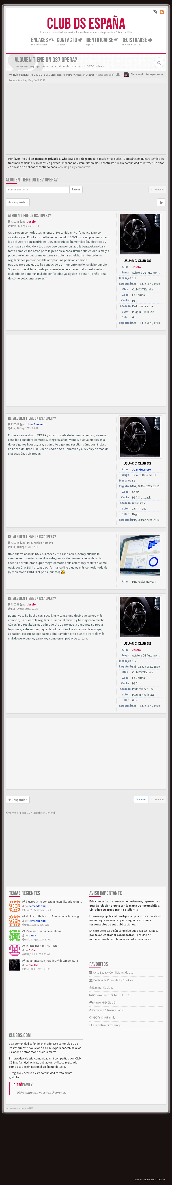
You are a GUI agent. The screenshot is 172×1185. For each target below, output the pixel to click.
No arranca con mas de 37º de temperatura (51, 961)
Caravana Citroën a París (107, 1010)
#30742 (15, 424)
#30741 (15, 221)
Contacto (67, 40)
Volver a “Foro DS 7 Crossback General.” (32, 813)
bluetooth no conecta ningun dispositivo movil (54, 902)
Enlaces (40, 40)
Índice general (20, 75)
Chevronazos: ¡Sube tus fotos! (110, 995)
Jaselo (31, 221)
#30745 (15, 542)
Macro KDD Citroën (104, 1002)
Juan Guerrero (36, 424)
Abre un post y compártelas (74, 167)
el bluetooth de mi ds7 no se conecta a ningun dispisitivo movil (63, 916)
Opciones (141, 799)
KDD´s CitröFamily (103, 1017)
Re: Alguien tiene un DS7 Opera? (32, 418)
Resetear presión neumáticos (43, 931)
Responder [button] (19, 202)
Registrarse (134, 40)
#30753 (15, 604)
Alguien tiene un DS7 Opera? (32, 180)
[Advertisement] (86, 119)
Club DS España (86, 24)
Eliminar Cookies (102, 987)
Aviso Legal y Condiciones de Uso (112, 972)
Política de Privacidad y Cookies (113, 980)
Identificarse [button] (100, 40)
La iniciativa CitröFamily (105, 1025)
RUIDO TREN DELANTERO (41, 946)
